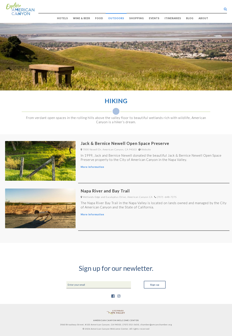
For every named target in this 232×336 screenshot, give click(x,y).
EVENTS (154, 18)
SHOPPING (136, 18)
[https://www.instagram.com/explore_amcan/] (119, 296)
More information (92, 166)
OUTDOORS (116, 18)
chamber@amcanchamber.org (156, 324)
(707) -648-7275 (167, 196)
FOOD (99, 18)
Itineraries (173, 18)
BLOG (189, 18)
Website (146, 149)
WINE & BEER (81, 18)
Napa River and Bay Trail (105, 190)
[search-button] (225, 9)
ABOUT (203, 18)
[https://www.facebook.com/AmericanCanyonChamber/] (113, 296)
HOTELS (62, 18)
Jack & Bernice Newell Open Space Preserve (125, 143)
